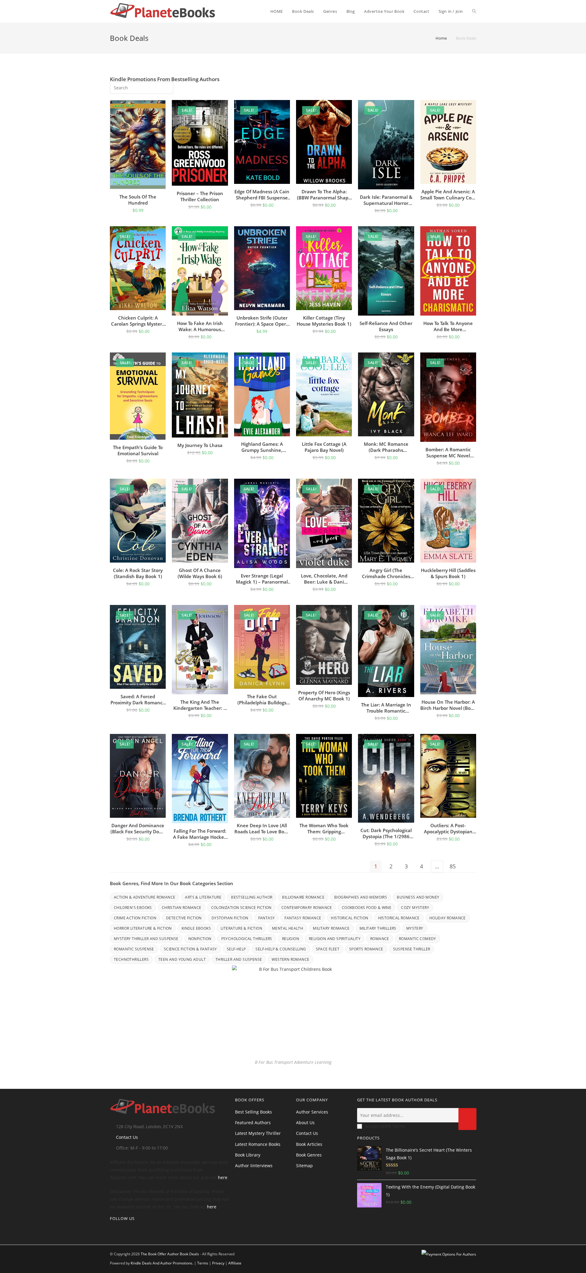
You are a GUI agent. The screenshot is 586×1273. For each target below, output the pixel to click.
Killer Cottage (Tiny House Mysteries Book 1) (324, 321)
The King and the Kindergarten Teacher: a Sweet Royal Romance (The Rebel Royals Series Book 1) (199, 705)
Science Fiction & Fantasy (190, 949)
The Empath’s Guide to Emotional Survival (138, 450)
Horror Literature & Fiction (143, 928)
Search (164, 87)
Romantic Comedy (417, 938)
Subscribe (467, 1119)
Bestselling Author (251, 897)
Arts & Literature (203, 897)
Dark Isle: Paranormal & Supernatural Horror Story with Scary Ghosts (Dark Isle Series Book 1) (386, 200)
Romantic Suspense (134, 949)
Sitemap (304, 1165)
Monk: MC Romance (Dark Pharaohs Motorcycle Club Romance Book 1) (386, 447)
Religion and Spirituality (334, 938)
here (222, 1177)
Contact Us (127, 1137)
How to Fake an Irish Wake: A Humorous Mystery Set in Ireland (199, 326)
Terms (202, 1263)
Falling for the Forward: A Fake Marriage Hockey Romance (199, 834)
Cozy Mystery (415, 907)
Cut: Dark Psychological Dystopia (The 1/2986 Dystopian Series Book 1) (386, 833)
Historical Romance (399, 918)
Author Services (312, 1112)
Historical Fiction (349, 918)
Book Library (247, 1155)
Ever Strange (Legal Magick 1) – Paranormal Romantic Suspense (262, 579)
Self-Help (236, 949)
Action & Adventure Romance (144, 897)
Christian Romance (181, 907)
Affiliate (234, 1263)
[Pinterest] (131, 1231)
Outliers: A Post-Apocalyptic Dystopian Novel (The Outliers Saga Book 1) (448, 828)
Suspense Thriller (411, 949)
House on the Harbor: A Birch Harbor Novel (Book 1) (448, 705)
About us (305, 1122)
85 (453, 866)
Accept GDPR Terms (385, 1126)
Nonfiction (200, 938)
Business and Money (418, 897)
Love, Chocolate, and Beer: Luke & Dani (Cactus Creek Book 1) (324, 579)
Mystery (414, 928)
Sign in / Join (451, 11)
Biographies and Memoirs (360, 897)
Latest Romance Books (257, 1144)
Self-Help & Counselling (280, 949)
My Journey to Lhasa (199, 445)
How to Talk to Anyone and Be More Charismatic (448, 326)
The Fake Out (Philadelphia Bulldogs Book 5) (261, 699)
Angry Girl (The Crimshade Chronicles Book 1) (386, 573)
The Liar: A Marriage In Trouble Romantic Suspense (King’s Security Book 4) (386, 708)
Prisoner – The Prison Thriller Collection (200, 196)
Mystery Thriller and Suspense (146, 938)
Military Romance (331, 928)
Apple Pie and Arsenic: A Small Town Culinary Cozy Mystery (448, 194)
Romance (379, 938)
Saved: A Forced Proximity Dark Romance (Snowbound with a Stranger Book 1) (137, 699)
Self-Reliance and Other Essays (386, 326)
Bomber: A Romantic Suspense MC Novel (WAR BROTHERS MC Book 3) (448, 452)
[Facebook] (121, 1231)
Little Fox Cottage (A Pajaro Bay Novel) (324, 447)
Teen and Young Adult (182, 959)
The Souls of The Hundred (137, 200)
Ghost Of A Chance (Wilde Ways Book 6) (200, 573)
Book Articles (309, 1144)
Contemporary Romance (306, 907)
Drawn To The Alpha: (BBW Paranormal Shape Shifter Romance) (324, 194)
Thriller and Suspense (238, 959)
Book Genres (309, 1155)
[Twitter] (112, 1231)
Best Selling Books (253, 1112)
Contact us (307, 1133)
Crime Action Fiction (135, 918)
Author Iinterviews (254, 1165)
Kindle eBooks (196, 928)
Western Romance (290, 959)
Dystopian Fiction (230, 918)
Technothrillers (131, 959)
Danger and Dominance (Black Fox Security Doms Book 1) (137, 828)
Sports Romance (366, 949)
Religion (290, 938)
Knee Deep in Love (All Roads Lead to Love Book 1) (262, 828)
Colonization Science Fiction (241, 907)
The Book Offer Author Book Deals (170, 1254)
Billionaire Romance (303, 897)
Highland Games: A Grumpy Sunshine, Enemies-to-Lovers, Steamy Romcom (262, 447)
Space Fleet (327, 949)
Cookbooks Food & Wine (366, 907)
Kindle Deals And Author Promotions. (162, 1263)
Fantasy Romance (302, 918)
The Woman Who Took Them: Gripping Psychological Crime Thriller (324, 828)
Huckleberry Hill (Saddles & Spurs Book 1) (448, 573)
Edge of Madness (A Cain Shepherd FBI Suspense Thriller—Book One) (261, 194)
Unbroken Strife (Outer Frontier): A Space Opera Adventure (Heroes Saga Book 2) (262, 321)
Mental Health (287, 928)
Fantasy (266, 918)
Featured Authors (253, 1122)
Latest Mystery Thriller (258, 1133)
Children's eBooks (133, 907)
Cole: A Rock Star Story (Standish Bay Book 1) (138, 573)
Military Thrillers (378, 928)
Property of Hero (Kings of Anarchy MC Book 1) (324, 695)
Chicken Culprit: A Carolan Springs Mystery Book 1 (138, 321)
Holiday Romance (447, 918)
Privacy (218, 1263)
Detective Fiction (184, 918)
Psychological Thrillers (246, 938)
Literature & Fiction (241, 928)
